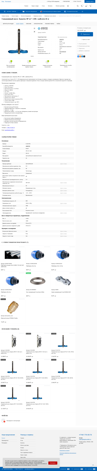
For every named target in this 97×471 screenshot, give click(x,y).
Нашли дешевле (83, 43)
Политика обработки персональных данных (68, 453)
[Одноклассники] (80, 56)
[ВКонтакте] (78, 56)
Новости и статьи (24, 450)
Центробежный (63, 51)
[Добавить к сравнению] (34, 31)
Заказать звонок (90, 1)
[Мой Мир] (82, 56)
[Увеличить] (19, 42)
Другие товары (63, 163)
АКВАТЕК (62, 39)
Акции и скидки (35, 5)
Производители (5, 440)
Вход (3, 1)
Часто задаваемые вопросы (26, 452)
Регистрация (8, 1)
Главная (26, 5)
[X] (84, 56)
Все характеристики (62, 37)
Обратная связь (8, 469)
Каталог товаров (11, 11)
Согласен (53, 463)
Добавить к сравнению (84, 50)
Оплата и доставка (60, 5)
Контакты (50, 5)
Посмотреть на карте (64, 450)
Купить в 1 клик (86, 39)
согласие (16, 465)
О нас (43, 5)
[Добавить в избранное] (34, 28)
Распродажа (4, 442)
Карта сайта (23, 457)
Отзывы (22, 447)
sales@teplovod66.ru (9, 130)
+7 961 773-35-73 (11, 127)
